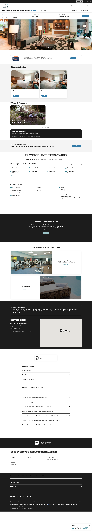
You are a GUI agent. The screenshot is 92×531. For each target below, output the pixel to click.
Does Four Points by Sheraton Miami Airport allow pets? (34, 397)
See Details (73, 58)
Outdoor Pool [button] (70, 167)
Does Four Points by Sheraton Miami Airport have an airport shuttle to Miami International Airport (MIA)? (45, 415)
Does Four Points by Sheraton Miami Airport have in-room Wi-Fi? (36, 406)
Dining (72, 5)
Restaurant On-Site (34, 167)
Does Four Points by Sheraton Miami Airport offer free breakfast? (36, 424)
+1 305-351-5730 (84, 10)
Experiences (78, 5)
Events (84, 5)
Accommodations (65, 5)
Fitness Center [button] (70, 171)
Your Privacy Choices (52, 504)
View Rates (16, 95)
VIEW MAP (75, 10)
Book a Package (76, 145)
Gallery (88, 5)
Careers (20, 504)
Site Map (11, 506)
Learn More (65, 264)
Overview (58, 5)
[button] (79, 1)
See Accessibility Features (17, 197)
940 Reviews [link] (43, 10)
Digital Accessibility (61, 504)
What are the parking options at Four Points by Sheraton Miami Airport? (38, 402)
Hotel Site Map (17, 506)
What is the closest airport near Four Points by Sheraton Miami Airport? (38, 411)
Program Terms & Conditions (34, 504)
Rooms (12, 459)
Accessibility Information (27, 374)
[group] (46, 228)
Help (22, 506)
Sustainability (15, 167)
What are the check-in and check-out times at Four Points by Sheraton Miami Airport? (41, 393)
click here (85, 528)
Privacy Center (42, 504)
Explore (46, 232)
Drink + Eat (13, 462)
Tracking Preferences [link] (14, 504)
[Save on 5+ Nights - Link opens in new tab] (27, 115)
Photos (29, 457)
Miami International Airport (18, 331)
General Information (26, 370)
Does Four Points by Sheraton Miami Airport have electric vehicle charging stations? (41, 420)
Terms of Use (25, 504)
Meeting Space (52, 171)
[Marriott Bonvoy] (87, 1)
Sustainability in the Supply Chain (71, 504)
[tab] (31, 159)
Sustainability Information (28, 379)
